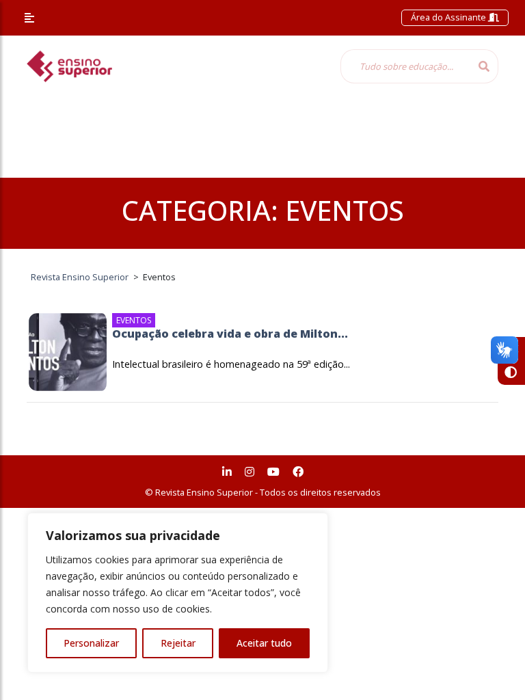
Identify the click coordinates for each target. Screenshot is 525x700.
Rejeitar (178, 642)
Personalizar (91, 642)
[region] (177, 593)
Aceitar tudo (264, 642)
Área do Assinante (449, 17)
